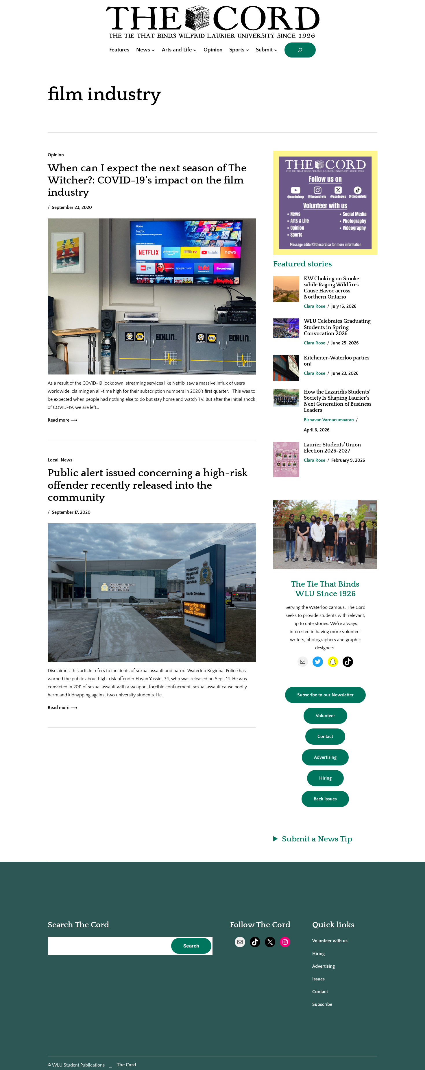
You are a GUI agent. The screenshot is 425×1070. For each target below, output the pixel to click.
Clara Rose (314, 306)
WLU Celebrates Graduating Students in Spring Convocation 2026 (337, 327)
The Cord (126, 1064)
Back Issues (325, 799)
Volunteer (325, 715)
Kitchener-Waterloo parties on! (336, 361)
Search (191, 946)
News (66, 460)
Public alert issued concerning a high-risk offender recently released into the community (148, 485)
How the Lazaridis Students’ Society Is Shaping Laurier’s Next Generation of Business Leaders (338, 401)
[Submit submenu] (276, 50)
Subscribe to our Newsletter (325, 695)
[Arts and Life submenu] (195, 50)
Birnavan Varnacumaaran (329, 419)
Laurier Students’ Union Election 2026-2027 (332, 448)
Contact (325, 736)
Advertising (325, 757)
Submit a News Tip (317, 839)
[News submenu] (153, 50)
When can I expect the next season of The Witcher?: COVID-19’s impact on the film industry (147, 180)
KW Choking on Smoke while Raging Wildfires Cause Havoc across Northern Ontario (331, 288)
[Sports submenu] (247, 50)
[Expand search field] (300, 50)
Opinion (56, 154)
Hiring (325, 778)
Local (53, 460)
